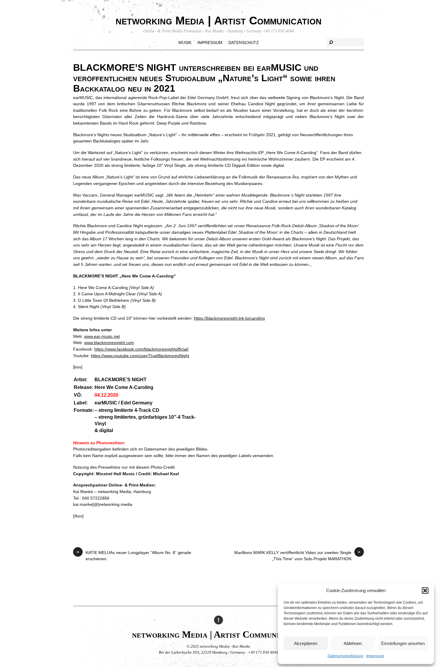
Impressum (375, 656)
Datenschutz (243, 42)
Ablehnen (353, 643)
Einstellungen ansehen (403, 643)
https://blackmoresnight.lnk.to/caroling (229, 318)
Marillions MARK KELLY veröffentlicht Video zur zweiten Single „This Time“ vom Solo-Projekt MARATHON (297, 555)
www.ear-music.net (102, 336)
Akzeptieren (305, 643)
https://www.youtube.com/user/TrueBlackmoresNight (140, 355)
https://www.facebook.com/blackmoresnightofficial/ (141, 349)
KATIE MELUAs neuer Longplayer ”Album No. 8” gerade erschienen (133, 555)
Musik (184, 42)
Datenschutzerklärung (345, 656)
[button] (425, 591)
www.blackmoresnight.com (109, 342)
